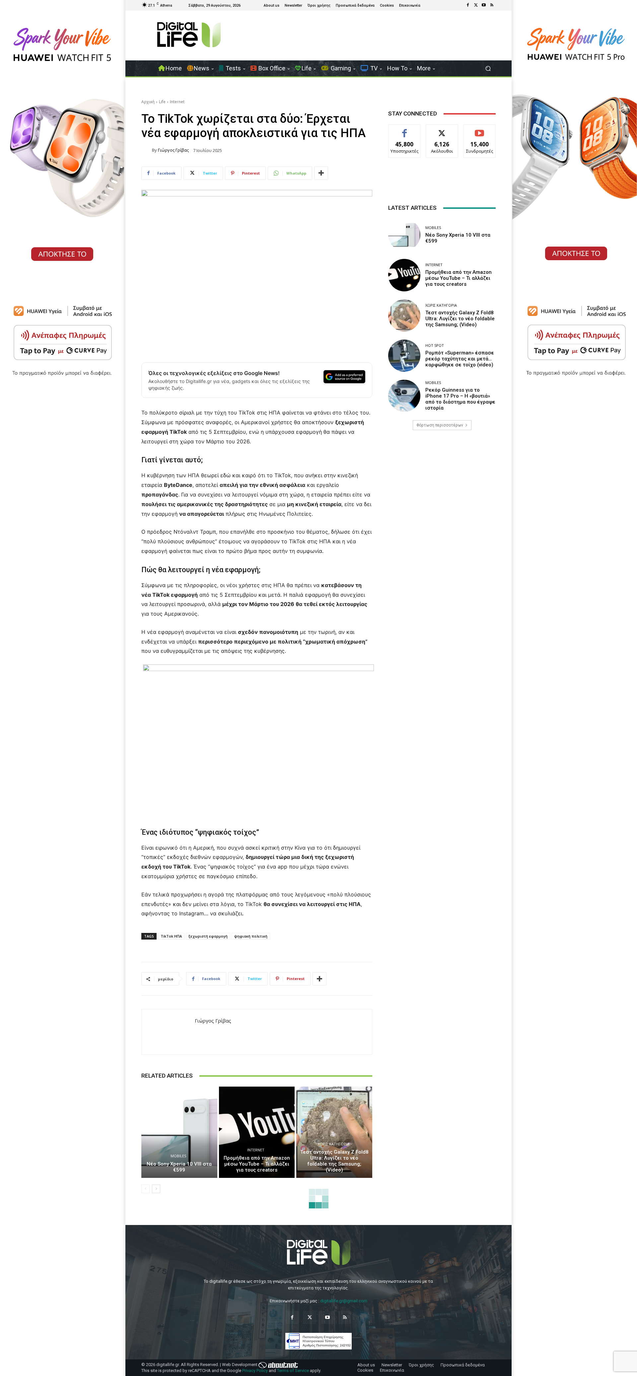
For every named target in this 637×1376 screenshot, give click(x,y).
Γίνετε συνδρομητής (479, 132)
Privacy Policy (255, 1370)
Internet (177, 102)
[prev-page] (145, 1189)
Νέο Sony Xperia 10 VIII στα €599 (179, 1167)
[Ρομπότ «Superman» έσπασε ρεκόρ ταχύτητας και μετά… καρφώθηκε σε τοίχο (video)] (404, 356)
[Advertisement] (442, 487)
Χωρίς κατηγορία (333, 1144)
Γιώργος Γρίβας (173, 150)
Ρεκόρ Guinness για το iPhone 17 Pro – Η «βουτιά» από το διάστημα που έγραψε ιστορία (460, 399)
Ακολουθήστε (442, 129)
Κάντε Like (404, 129)
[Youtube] (484, 5)
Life (162, 102)
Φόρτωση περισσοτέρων (439, 425)
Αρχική (148, 102)
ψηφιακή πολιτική (250, 936)
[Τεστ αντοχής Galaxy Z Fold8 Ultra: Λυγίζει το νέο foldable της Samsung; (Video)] (334, 1132)
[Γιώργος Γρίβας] (146, 150)
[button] (488, 68)
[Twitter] (476, 5)
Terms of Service (293, 1370)
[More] (321, 173)
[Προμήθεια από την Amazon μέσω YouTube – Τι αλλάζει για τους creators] (257, 1132)
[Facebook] (468, 5)
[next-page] (156, 1189)
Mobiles (178, 1156)
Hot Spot (434, 345)
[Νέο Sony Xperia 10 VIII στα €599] (179, 1132)
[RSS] (492, 5)
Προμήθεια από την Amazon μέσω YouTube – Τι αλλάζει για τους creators (257, 1164)
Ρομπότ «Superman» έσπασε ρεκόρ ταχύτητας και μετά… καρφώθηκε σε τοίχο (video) (459, 359)
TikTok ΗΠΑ (171, 936)
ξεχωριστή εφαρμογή (208, 936)
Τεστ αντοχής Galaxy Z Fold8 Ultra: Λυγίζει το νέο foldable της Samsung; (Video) (334, 1161)
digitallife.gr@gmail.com (343, 1300)
